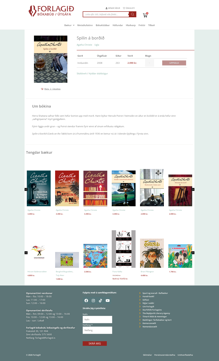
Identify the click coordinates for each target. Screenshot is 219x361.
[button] (50, 88)
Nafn (85, 314)
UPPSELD (174, 62)
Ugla (96, 44)
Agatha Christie (84, 44)
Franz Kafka (117, 271)
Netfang (88, 324)
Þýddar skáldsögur (98, 73)
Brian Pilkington (147, 271)
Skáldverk (82, 73)
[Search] (132, 14)
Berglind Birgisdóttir (64, 271)
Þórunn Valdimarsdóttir (37, 271)
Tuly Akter (60, 275)
